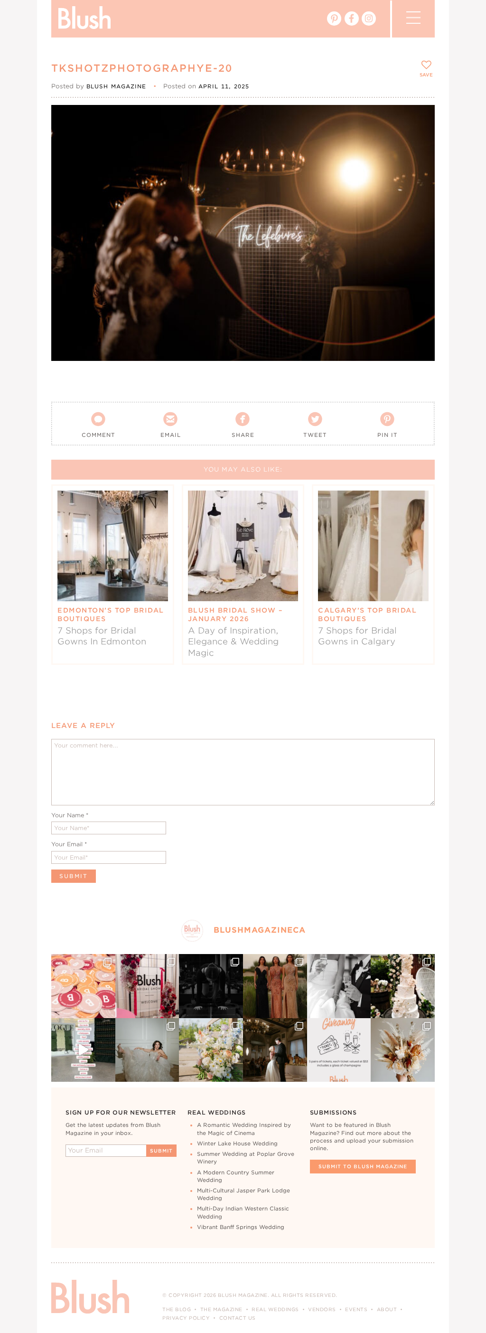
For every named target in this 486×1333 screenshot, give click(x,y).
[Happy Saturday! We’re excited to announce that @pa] (403, 1050)
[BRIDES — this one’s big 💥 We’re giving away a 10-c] (211, 986)
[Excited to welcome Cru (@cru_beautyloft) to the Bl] (147, 1050)
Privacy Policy (186, 1318)
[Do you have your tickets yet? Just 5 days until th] (339, 986)
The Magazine (221, 1309)
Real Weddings (275, 1309)
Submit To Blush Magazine (362, 1166)
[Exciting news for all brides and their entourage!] (275, 986)
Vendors (322, 1309)
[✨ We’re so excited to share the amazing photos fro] (147, 986)
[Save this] (419, 120)
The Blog (176, 1309)
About (387, 1309)
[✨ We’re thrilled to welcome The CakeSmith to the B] (403, 986)
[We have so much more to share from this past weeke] (83, 986)
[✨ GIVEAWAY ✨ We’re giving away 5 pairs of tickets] (339, 1050)
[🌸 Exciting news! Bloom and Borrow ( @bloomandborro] (211, 1050)
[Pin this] (419, 141)
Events (356, 1309)
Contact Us (237, 1318)
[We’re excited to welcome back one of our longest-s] (275, 1050)
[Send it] (419, 163)
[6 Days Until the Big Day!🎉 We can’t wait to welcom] (83, 1050)
